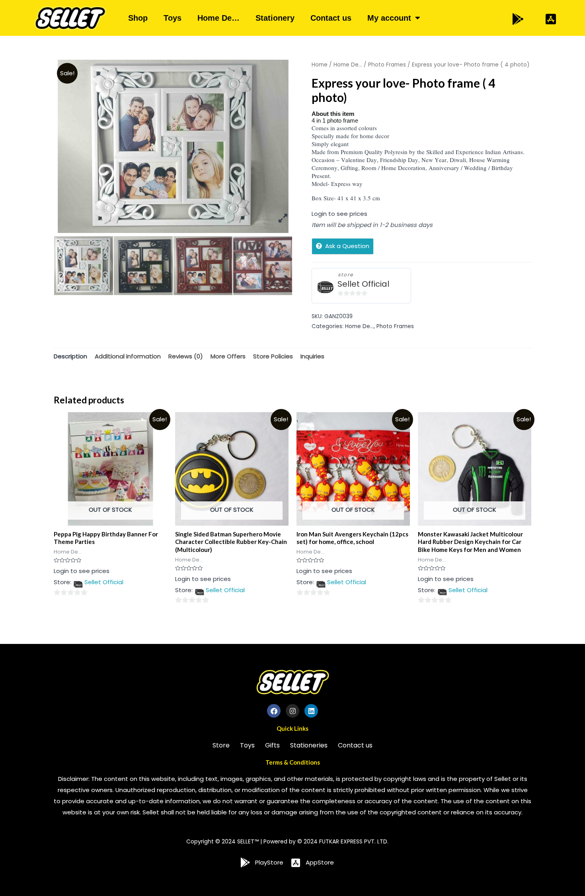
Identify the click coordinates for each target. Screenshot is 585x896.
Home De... (347, 64)
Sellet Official (363, 284)
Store (221, 745)
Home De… (218, 18)
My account (389, 18)
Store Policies (273, 356)
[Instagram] (292, 711)
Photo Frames (387, 64)
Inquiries (312, 356)
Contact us (330, 18)
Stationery (274, 18)
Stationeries (309, 745)
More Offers (228, 356)
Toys (172, 18)
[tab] (70, 356)
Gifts (272, 745)
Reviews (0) (185, 356)
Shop (138, 18)
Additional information (128, 356)
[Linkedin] (311, 711)
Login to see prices (339, 213)
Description (70, 356)
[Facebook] (274, 711)
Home (320, 64)
